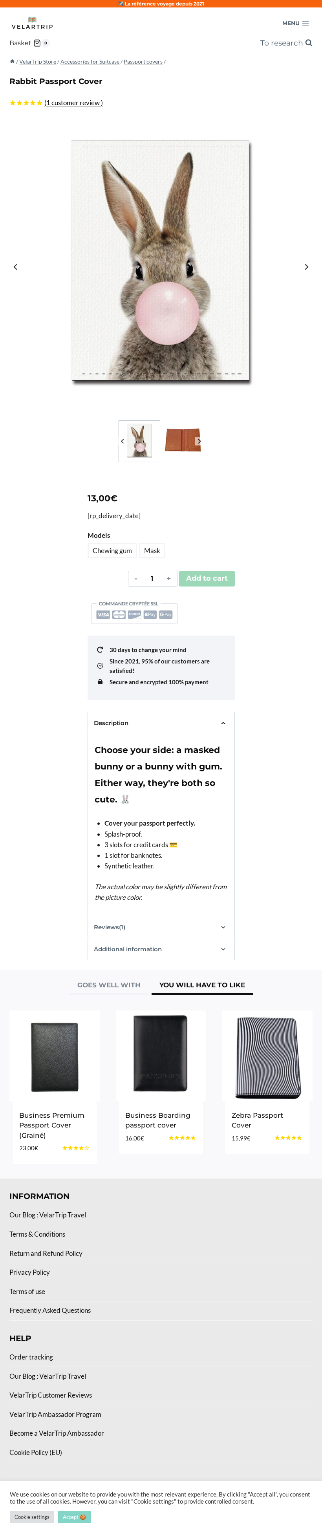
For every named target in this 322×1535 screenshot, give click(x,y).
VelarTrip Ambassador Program (55, 1414)
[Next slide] (306, 267)
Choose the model (157, 1151)
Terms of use (27, 1291)
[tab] (109, 986)
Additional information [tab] (128, 949)
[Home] (12, 61)
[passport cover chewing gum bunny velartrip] (161, 266)
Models (99, 535)
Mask (152, 550)
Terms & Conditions (37, 1234)
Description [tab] (111, 723)
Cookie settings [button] (32, 1517)
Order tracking (31, 1357)
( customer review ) (73, 103)
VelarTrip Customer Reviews (50, 1395)
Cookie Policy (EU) (35, 1452)
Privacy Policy (29, 1272)
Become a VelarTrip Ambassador (56, 1433)
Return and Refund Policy (45, 1253)
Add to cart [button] (253, 1162)
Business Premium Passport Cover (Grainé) (51, 1125)
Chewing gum (112, 550)
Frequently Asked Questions (50, 1310)
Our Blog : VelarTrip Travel (47, 1215)
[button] (139, 441)
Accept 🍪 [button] (74, 1517)
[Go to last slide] (15, 267)
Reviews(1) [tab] (109, 927)
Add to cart (207, 578)
